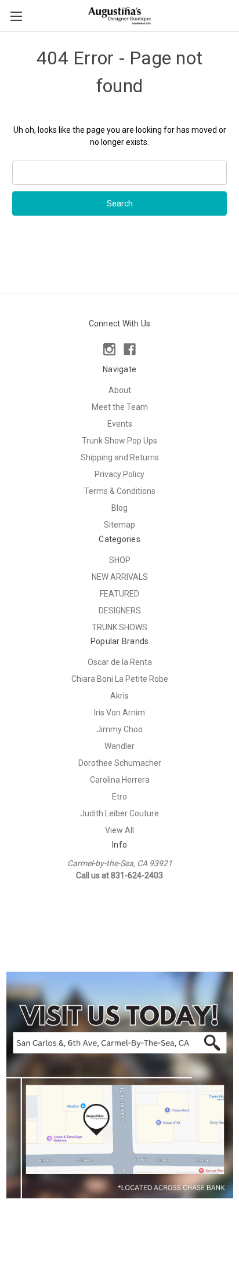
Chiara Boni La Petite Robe (119, 679)
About (119, 390)
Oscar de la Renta (120, 662)
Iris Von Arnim (119, 712)
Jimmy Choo (119, 729)
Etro (119, 796)
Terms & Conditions (119, 491)
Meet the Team (120, 407)
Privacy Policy (119, 474)
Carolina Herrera (120, 779)
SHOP (120, 560)
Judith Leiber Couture (119, 813)
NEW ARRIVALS (120, 576)
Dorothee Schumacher (119, 763)
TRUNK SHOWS (119, 627)
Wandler (119, 746)
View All (119, 830)
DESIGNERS (120, 610)
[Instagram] (109, 349)
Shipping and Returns (120, 457)
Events (119, 423)
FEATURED (119, 593)
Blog (119, 508)
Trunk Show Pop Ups (119, 440)
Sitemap (119, 524)
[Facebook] (130, 349)
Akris (119, 695)
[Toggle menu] (16, 16)
